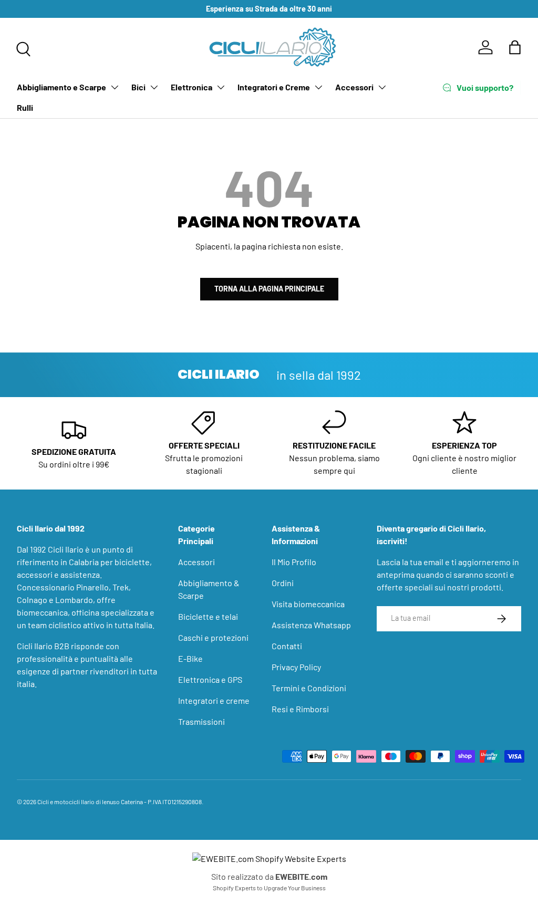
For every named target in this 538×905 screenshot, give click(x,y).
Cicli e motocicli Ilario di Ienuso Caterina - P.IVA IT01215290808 (119, 801)
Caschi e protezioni (213, 637)
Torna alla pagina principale (269, 288)
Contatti (287, 646)
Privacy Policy (296, 667)
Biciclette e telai (208, 616)
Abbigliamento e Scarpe (61, 87)
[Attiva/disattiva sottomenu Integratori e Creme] (318, 87)
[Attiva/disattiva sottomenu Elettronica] (220, 87)
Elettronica (191, 87)
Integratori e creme (214, 700)
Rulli (25, 107)
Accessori (354, 87)
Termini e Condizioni (309, 688)
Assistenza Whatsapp (311, 625)
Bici (138, 87)
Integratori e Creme (273, 87)
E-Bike (190, 658)
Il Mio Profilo (294, 562)
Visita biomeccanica (308, 604)
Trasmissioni (201, 721)
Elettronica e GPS (210, 679)
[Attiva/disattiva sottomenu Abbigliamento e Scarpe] (114, 87)
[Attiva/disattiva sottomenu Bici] (154, 87)
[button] (514, 47)
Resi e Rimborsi (300, 709)
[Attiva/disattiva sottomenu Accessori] (382, 87)
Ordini (283, 583)
